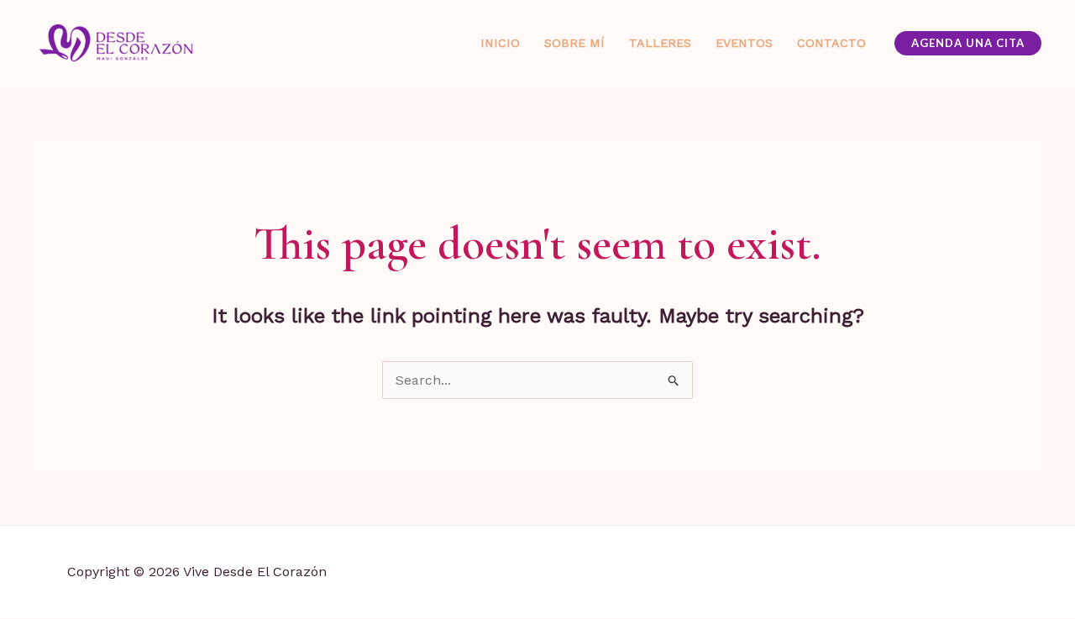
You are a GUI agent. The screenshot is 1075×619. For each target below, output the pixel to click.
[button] (967, 43)
